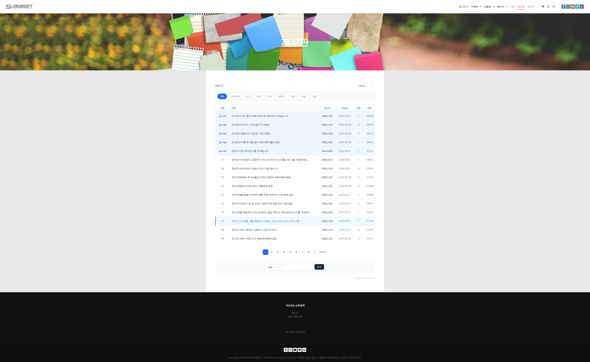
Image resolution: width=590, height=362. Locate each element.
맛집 (304, 96)
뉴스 (248, 96)
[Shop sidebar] (543, 7)
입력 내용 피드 (295, 316)
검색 (319, 267)
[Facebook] (563, 7)
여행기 (281, 96)
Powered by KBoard (365, 278)
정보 (293, 96)
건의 (269, 96)
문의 (259, 96)
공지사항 (235, 96)
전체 (222, 96)
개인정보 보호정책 (295, 332)
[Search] (548, 7)
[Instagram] (568, 7)
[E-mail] (582, 7)
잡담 (315, 96)
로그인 (295, 312)
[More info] (554, 7)
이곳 (342, 357)
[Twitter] (577, 7)
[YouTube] (573, 7)
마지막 (322, 252)
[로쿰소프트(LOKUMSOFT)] (20, 6)
